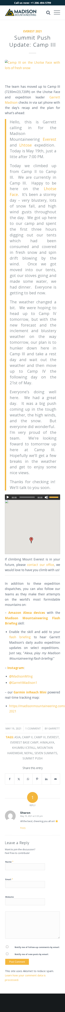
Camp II (27, 737)
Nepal (28, 753)
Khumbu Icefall (24, 748)
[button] (31, 540)
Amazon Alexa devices (26, 613)
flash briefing (20, 637)
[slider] (54, 497)
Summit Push (33, 758)
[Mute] (46, 497)
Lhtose (25, 145)
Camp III (40, 737)
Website (9, 896)
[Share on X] (18, 779)
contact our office (40, 565)
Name (9, 861)
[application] (32, 497)
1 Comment (33, 728)
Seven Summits (45, 753)
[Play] (8, 497)
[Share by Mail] (55, 779)
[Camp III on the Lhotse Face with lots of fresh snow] (32, 69)
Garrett (54, 728)
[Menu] (55, 12)
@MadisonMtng (21, 676)
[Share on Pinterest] (37, 779)
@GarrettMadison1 (23, 683)
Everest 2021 (32, 31)
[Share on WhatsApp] (27, 779)
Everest (49, 139)
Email (9, 879)
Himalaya (47, 742)
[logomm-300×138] (27, 12)
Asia (17, 737)
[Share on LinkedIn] (46, 779)
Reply (23, 827)
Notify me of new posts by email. (32, 954)
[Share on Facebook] (9, 779)
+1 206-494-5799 (41, 3)
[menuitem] (55, 12)
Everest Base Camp (24, 742)
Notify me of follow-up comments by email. (37, 947)
